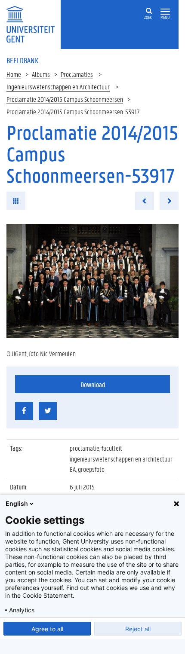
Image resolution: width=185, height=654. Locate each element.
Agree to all (47, 629)
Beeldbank (22, 60)
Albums (41, 74)
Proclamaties (77, 74)
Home (13, 74)
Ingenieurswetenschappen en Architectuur (58, 86)
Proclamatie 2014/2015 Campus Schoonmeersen (64, 99)
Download (92, 384)
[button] (165, 11)
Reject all (138, 629)
